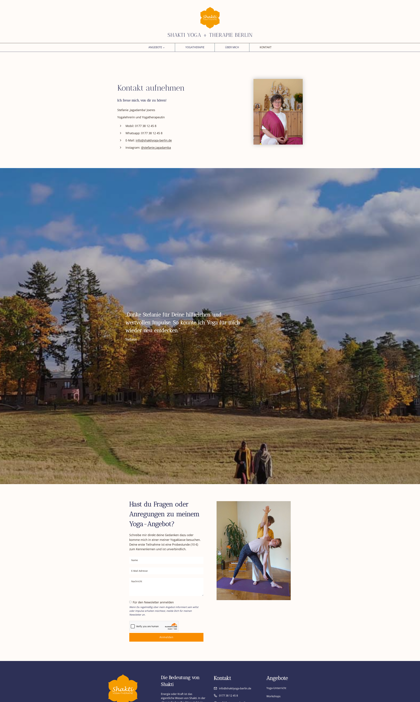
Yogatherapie (194, 47)
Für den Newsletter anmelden (153, 602)
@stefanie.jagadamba (156, 147)
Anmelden (166, 637)
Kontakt (266, 47)
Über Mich (232, 47)
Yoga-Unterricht (276, 688)
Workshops (273, 696)
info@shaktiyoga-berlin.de (154, 140)
